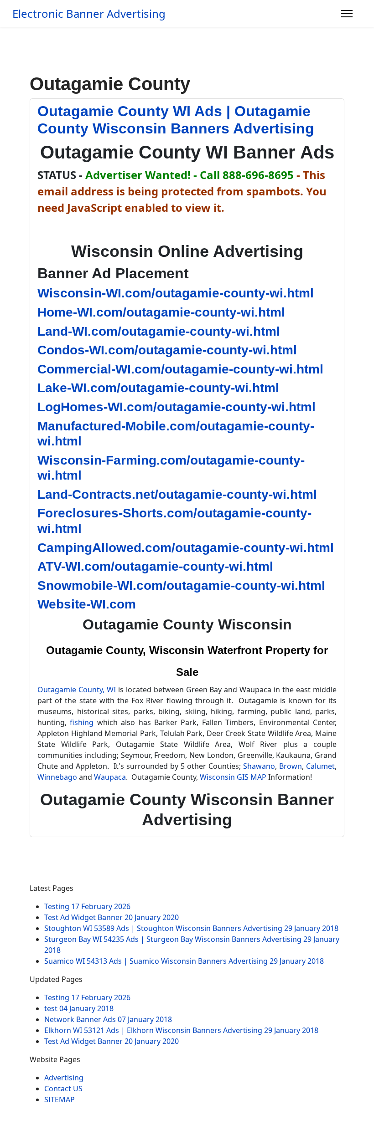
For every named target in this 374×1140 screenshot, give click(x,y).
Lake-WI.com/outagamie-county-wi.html (158, 388)
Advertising (63, 1078)
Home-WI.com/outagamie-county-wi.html (161, 312)
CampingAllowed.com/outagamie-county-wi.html (185, 548)
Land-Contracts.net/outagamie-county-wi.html (177, 494)
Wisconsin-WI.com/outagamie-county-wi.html (175, 293)
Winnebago (57, 777)
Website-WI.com (86, 604)
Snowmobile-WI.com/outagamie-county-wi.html (181, 585)
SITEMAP (59, 1099)
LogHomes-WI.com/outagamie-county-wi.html (176, 407)
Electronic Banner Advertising (89, 13)
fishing (82, 722)
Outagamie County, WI (76, 690)
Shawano (259, 766)
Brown (290, 766)
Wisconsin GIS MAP (233, 777)
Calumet (320, 766)
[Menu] (347, 13)
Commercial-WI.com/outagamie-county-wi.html (180, 369)
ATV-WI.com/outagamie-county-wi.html (155, 566)
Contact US (63, 1089)
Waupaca (110, 777)
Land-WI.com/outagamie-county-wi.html (158, 331)
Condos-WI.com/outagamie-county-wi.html (167, 350)
